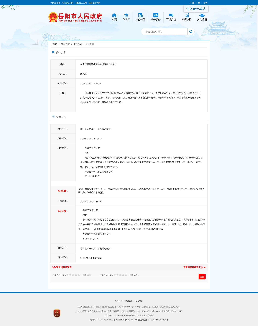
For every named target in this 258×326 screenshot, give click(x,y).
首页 (55, 44)
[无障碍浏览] (193, 3)
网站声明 (139, 301)
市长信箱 (78, 44)
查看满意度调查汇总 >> (194, 267)
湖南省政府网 (68, 3)
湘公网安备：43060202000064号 (153, 320)
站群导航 (129, 301)
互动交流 (65, 44)
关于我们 (118, 301)
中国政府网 (55, 3)
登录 (206, 3)
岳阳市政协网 (94, 3)
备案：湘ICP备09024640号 (126, 320)
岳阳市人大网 (81, 3)
